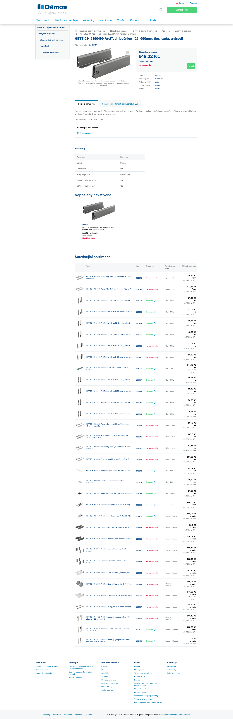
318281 (139, 482)
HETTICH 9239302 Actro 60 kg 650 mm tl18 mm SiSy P (107, 459)
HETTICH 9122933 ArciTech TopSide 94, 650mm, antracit (108, 527)
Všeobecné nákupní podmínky (146, 695)
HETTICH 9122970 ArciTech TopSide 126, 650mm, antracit (108, 539)
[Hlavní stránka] (77, 30)
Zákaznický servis (174, 670)
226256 (139, 493)
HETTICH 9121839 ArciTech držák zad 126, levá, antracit (108, 346)
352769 (139, 516)
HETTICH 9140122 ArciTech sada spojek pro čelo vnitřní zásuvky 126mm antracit (108, 618)
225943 (139, 403)
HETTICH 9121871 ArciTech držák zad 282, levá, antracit (108, 402)
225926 (139, 312)
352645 (139, 437)
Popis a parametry (86, 104)
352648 (139, 459)
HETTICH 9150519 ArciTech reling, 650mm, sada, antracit (108, 607)
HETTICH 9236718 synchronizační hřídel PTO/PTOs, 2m (108, 470)
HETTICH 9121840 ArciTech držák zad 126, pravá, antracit (108, 357)
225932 (139, 335)
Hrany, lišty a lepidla (44, 673)
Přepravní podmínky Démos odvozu (148, 702)
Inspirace (57, 714)
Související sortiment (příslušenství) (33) (120, 104)
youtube (88, 714)
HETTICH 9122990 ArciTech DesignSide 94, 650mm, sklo (108, 573)
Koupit (191, 66)
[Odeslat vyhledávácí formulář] (161, 10)
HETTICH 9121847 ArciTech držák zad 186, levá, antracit (108, 300)
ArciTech (45, 46)
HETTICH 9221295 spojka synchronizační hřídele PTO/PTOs (105, 482)
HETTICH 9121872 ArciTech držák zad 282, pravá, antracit (108, 414)
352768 (139, 505)
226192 (139, 584)
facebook (68, 714)
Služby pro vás (107, 690)
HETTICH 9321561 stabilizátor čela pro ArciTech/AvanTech (108, 493)
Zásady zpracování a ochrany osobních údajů (145, 684)
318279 (139, 471)
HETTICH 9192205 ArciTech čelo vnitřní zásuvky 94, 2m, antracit (108, 368)
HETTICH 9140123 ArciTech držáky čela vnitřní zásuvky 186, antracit (107, 629)
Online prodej (106, 686)
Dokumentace (85, 133)
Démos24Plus (182, 10)
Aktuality (46, 714)
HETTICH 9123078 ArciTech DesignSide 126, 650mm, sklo (108, 595)
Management (139, 670)
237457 (139, 618)
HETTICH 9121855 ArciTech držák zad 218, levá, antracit (108, 323)
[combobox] (181, 3)
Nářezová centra (173, 673)
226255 (139, 596)
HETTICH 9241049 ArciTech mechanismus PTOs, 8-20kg (108, 505)
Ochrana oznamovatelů (143, 699)
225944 (139, 414)
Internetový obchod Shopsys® (177, 714)
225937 (139, 380)
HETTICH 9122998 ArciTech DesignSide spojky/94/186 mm (109, 584)
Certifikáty (105, 673)
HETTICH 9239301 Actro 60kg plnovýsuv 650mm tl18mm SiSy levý (108, 448)
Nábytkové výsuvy (46, 33)
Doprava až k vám (108, 680)
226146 (139, 527)
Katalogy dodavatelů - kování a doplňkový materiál (80, 667)
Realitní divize (139, 676)
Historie (137, 666)
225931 (139, 323)
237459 (139, 641)
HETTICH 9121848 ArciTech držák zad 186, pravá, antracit (108, 312)
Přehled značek (140, 692)
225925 (139, 301)
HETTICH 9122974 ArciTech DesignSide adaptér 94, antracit (106, 550)
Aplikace (104, 676)
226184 (139, 573)
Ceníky (104, 666)
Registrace (193, 3)
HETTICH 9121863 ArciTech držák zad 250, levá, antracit (108, 380)
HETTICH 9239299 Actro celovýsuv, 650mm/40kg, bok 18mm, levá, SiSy (107, 425)
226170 (139, 550)
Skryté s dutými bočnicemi (52, 40)
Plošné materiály (42, 670)
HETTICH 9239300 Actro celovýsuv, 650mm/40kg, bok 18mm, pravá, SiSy (107, 436)
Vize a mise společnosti (143, 673)
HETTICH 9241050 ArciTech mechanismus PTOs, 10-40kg (108, 516)
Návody (104, 670)
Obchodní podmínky (142, 689)
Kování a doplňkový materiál (51, 27)
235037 (139, 607)
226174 (139, 562)
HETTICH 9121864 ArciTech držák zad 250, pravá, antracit (108, 391)
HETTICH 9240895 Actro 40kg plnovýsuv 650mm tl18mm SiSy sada (108, 277)
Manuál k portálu (75, 677)
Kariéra (137, 680)
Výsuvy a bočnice (51, 52)
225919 (139, 346)
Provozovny (171, 666)
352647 (139, 448)
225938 (139, 391)
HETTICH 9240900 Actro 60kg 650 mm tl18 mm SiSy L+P (108, 289)
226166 (139, 539)
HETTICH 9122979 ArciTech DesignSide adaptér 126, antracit (106, 561)
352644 (139, 425)
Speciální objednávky (109, 683)
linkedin (78, 714)
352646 (139, 278)
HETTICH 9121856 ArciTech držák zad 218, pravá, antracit (108, 334)
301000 (139, 369)
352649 (139, 289)
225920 (139, 357)
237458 (139, 630)
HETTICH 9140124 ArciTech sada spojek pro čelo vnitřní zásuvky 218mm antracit (108, 641)
